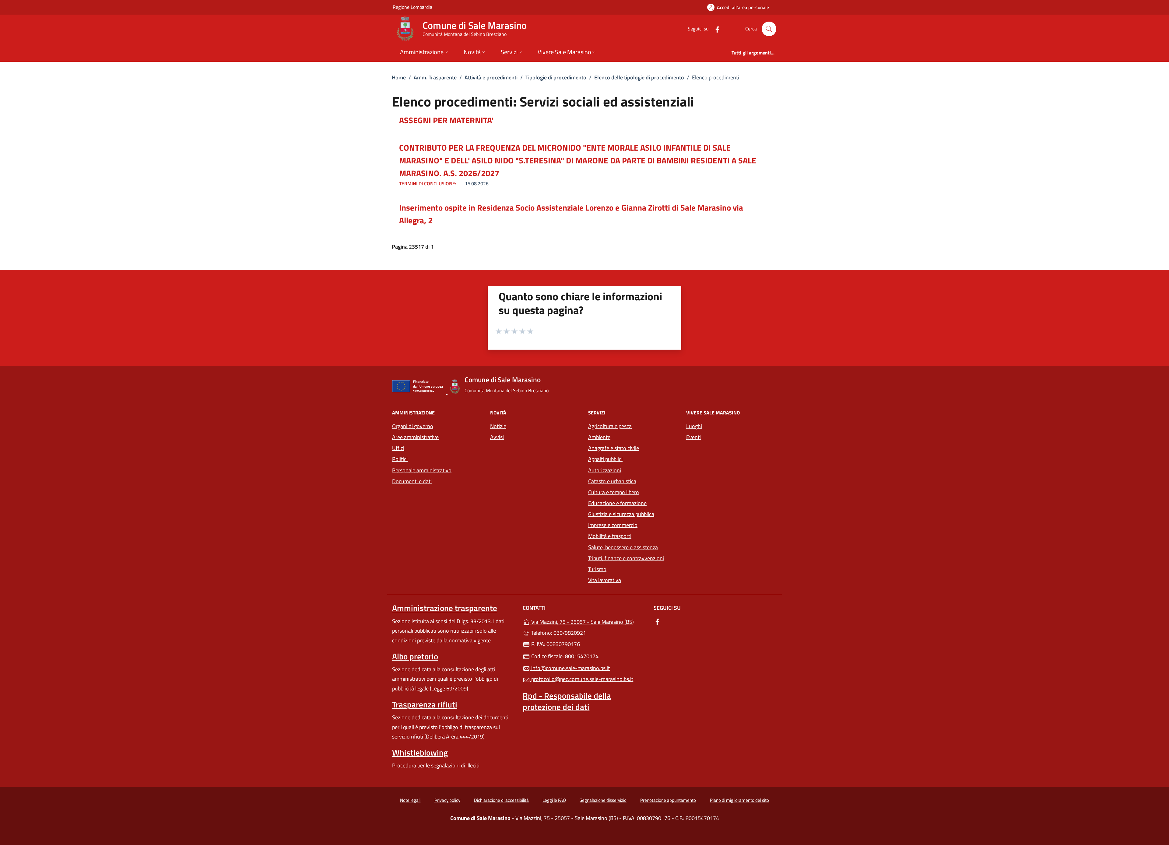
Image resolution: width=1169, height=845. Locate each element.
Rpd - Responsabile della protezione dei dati (567, 701)
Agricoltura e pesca (610, 426)
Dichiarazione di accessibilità (501, 800)
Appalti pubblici (605, 459)
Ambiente (599, 437)
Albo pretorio (415, 656)
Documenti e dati (412, 481)
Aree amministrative (415, 437)
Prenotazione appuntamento (668, 800)
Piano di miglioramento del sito (739, 800)
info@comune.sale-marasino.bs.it (570, 668)
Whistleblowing (420, 752)
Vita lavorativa (604, 580)
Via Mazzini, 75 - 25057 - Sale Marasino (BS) (588, 621)
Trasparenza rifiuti (424, 704)
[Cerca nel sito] (769, 29)
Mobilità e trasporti (633, 535)
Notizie (498, 426)
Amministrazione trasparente (444, 608)
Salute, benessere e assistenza (623, 547)
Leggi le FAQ (554, 800)
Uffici (398, 448)
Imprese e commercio (612, 525)
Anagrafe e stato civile (613, 448)
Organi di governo (412, 426)
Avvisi (497, 437)
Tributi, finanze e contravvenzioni (626, 558)
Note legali (410, 800)
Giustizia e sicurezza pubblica (621, 514)
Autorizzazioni (604, 470)
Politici (400, 459)
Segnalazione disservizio (603, 800)
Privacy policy (447, 800)
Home (399, 77)
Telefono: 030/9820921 (558, 633)
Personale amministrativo (421, 470)
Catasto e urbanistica (612, 481)
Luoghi (694, 426)
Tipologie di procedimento (555, 77)
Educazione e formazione (617, 503)
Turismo (597, 569)
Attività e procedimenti (491, 77)
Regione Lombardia (412, 7)
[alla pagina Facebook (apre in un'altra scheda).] (715, 28)
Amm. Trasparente (435, 77)
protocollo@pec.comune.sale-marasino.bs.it (581, 679)
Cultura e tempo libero (613, 492)
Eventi (693, 437)
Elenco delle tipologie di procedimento (639, 77)
